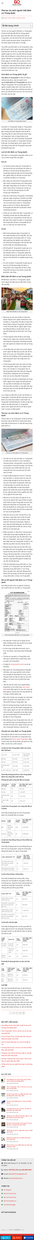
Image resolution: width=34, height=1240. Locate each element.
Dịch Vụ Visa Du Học (10, 1193)
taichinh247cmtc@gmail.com (17, 1174)
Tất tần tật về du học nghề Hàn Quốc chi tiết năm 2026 (19, 1131)
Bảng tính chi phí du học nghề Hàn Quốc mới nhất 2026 (18, 1138)
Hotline (18, 1237)
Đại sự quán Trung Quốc (20, 739)
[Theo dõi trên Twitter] (9, 1230)
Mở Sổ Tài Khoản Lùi (10, 1201)
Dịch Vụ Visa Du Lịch (10, 1197)
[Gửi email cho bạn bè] (17, 1013)
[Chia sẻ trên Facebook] (10, 1013)
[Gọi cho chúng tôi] (13, 1230)
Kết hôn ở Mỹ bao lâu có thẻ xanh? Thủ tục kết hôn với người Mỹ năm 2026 (19, 1124)
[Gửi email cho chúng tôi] (11, 1230)
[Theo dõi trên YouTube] (18, 1230)
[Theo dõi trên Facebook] (8, 1230)
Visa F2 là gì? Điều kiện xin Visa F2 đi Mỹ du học (19, 1102)
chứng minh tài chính (17, 664)
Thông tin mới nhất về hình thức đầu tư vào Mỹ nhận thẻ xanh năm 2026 (19, 1116)
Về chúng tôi (7, 1190)
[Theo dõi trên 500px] (23, 1230)
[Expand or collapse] (30, 25)
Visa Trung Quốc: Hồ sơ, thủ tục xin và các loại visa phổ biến (19, 1087)
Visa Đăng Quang (20, 18)
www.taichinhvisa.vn (16, 1178)
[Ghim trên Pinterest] (20, 1013)
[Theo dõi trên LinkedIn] (17, 1230)
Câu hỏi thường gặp (9, 1204)
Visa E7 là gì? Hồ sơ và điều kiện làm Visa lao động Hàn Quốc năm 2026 (19, 1094)
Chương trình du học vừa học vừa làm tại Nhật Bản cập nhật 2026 (19, 1109)
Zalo (7, 1237)
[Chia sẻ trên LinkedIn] (23, 1013)
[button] (2, 3)
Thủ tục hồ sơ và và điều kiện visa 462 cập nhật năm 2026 (19, 1145)
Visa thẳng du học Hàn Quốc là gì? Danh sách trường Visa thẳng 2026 (19, 1080)
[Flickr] (20, 1230)
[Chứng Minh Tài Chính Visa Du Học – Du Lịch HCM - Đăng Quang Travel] (17, 3)
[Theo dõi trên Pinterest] (15, 1230)
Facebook (30, 1237)
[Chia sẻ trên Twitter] (13, 1013)
